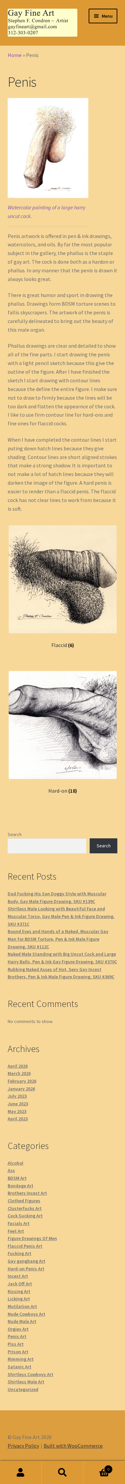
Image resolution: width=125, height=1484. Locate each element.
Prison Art (18, 1352)
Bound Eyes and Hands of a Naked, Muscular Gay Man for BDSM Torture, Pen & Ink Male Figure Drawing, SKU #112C (58, 938)
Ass (11, 1170)
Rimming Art (21, 1359)
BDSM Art (17, 1178)
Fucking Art (19, 1253)
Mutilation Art (22, 1306)
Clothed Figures (24, 1201)
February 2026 (22, 1081)
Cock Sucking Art (25, 1216)
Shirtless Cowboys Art (30, 1374)
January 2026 (21, 1089)
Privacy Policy (23, 1445)
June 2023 (18, 1104)
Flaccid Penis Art (25, 1246)
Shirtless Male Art (26, 1382)
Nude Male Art (22, 1321)
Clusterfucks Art (25, 1208)
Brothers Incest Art (27, 1193)
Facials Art (19, 1223)
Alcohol (15, 1163)
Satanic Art (19, 1367)
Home (15, 55)
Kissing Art (19, 1291)
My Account (21, 1472)
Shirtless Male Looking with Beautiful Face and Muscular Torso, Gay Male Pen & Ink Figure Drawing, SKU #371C (61, 916)
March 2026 (19, 1073)
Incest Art (18, 1276)
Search (15, 834)
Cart (96, 1467)
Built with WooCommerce (73, 1445)
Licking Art (19, 1299)
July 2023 (17, 1096)
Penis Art (17, 1336)
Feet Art (16, 1231)
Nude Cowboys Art (26, 1314)
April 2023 (18, 1119)
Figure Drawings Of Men (32, 1238)
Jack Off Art (20, 1284)
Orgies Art (18, 1329)
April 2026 (18, 1066)
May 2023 (17, 1111)
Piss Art (16, 1344)
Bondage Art (20, 1186)
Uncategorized (23, 1389)
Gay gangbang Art (26, 1261)
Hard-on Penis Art (26, 1269)
